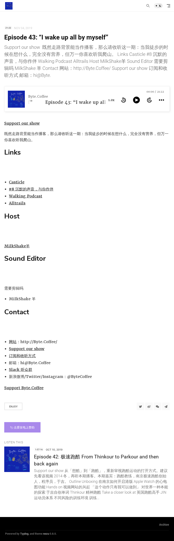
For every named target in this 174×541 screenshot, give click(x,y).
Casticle (16, 182)
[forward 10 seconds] (149, 100)
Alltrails (17, 203)
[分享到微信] (157, 406)
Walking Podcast (25, 196)
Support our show (22, 123)
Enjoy (13, 406)
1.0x (111, 100)
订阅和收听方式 (22, 355)
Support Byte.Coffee (24, 387)
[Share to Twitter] (140, 406)
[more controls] (161, 100)
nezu (46, 533)
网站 (13, 341)
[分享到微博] (149, 406)
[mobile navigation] (168, 5)
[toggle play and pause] (136, 100)
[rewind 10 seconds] (123, 100)
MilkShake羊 (17, 246)
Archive (164, 525)
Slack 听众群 (20, 369)
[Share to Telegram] (166, 406)
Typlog (24, 533)
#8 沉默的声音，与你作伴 (31, 189)
